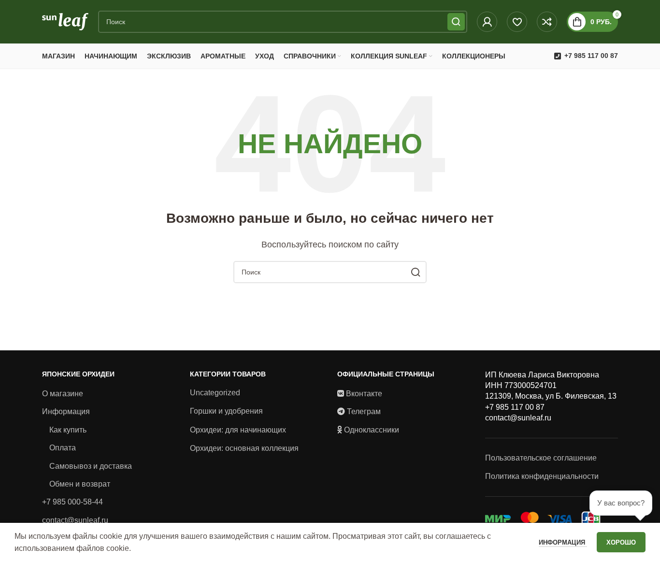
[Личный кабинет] (487, 21)
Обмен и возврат (79, 484)
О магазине (62, 393)
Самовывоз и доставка (90, 466)
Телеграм (364, 411)
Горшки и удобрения (226, 411)
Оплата (62, 448)
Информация (66, 411)
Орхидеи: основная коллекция (244, 448)
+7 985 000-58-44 (72, 502)
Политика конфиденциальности (542, 476)
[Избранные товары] (517, 21)
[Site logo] (65, 21)
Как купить (67, 430)
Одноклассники (371, 430)
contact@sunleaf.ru (75, 520)
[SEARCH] (456, 21)
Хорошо (621, 542)
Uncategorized (215, 393)
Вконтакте (364, 393)
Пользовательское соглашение (541, 458)
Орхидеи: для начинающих (238, 430)
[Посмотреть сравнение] (547, 21)
